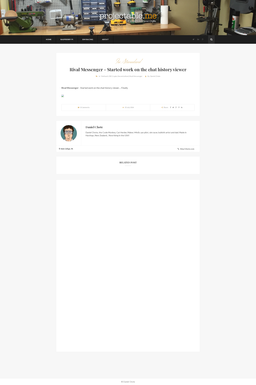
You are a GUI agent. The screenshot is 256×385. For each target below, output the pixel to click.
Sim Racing (87, 39)
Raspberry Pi (66, 39)
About (105, 39)
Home (48, 39)
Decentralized (123, 76)
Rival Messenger (135, 76)
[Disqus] (128, 225)
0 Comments (85, 107)
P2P (110, 76)
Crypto (114, 76)
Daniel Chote (155, 76)
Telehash (104, 76)
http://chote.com (187, 149)
